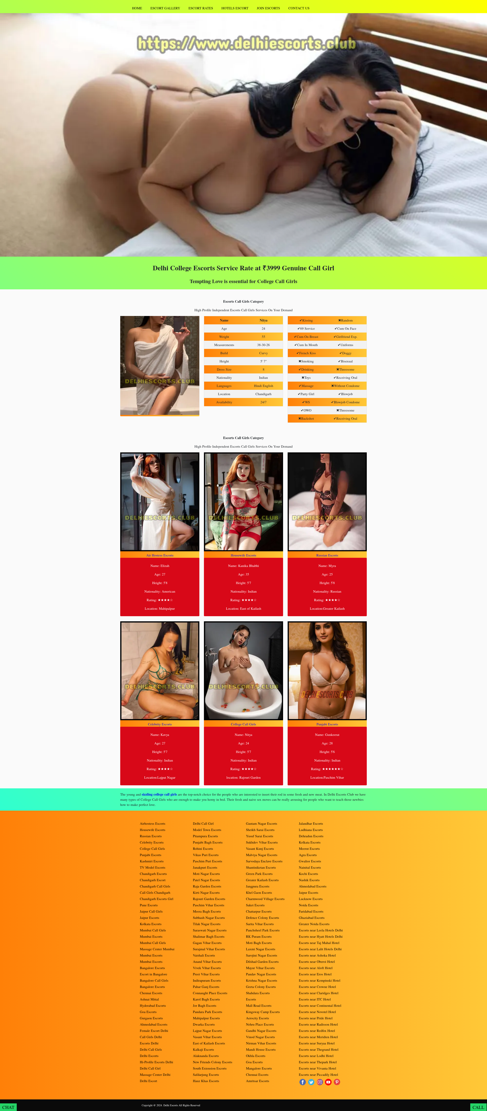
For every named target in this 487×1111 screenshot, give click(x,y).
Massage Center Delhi (155, 1074)
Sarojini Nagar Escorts (261, 955)
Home (137, 8)
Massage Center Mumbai (157, 949)
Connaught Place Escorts (210, 993)
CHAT (8, 1107)
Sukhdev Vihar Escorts (262, 842)
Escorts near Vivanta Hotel (317, 1068)
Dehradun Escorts (311, 836)
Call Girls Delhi (151, 1037)
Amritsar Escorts (257, 1080)
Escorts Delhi (149, 1043)
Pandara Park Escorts (207, 1011)
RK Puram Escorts (259, 936)
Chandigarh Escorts (153, 873)
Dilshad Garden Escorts (262, 961)
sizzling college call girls (159, 794)
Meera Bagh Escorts (207, 911)
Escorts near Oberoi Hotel (317, 961)
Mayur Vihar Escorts (260, 967)
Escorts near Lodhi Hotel (316, 1055)
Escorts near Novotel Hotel (317, 1011)
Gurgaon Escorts (151, 1018)
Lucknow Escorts (311, 898)
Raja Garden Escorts (207, 886)
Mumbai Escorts (151, 936)
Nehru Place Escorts (260, 1024)
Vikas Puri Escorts (206, 854)
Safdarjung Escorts (206, 1074)
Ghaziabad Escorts (312, 917)
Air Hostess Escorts (159, 555)
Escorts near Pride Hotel (316, 1018)
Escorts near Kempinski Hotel (319, 980)
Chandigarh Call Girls (155, 886)
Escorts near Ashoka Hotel (317, 955)
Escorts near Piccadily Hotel (318, 1074)
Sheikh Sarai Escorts (260, 829)
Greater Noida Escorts (314, 924)
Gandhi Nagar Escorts (261, 1030)
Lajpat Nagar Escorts (207, 1030)
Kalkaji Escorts (203, 1049)
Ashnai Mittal (149, 999)
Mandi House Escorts (261, 1049)
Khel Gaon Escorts (259, 892)
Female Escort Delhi (154, 1030)
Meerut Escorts (309, 848)
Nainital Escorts (310, 867)
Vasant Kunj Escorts (260, 848)
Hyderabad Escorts (153, 1005)
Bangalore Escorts (152, 967)
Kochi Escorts (308, 873)
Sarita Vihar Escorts (260, 924)
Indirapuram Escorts (207, 980)
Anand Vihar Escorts (207, 961)
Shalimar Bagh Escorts (208, 936)
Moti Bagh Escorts (259, 942)
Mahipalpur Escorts (206, 1018)
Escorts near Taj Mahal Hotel (319, 942)
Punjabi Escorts (327, 724)
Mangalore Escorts (259, 1068)
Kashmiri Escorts (152, 861)
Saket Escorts (255, 905)
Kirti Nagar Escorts (206, 892)
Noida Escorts (308, 905)
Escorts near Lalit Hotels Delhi (320, 949)
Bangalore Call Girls (154, 980)
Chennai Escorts (151, 993)
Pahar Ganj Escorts (206, 986)
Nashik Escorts (309, 880)
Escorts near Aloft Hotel (316, 967)
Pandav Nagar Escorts (261, 974)
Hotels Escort (234, 8)
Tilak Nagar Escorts (206, 924)
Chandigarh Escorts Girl (156, 898)
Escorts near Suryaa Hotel (317, 1043)
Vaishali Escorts (204, 955)
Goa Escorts (148, 1011)
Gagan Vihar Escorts (207, 942)
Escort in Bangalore (153, 974)
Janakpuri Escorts (205, 867)
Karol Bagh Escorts (206, 999)
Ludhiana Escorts (311, 829)
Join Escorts (268, 8)
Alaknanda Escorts (206, 1055)
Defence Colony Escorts (262, 917)
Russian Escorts (327, 555)
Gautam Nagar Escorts (261, 823)
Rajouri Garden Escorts (209, 898)
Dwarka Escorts (204, 1024)
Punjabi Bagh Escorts (208, 842)
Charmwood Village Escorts (265, 898)
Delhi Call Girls (151, 1049)
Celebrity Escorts (160, 724)
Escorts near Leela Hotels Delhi (321, 930)
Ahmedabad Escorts (153, 1024)
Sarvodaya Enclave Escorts (264, 861)
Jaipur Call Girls (151, 911)
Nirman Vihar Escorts (261, 1043)
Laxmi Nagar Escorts (260, 949)
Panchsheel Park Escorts (263, 930)
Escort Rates (201, 8)
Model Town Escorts (207, 829)
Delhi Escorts (149, 1055)
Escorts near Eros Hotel (315, 974)
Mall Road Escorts (258, 1005)
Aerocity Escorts (257, 1018)
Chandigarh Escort (153, 880)
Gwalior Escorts (310, 861)
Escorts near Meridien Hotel (318, 1037)
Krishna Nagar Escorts (261, 980)
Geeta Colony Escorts (261, 986)
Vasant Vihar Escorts (207, 1037)
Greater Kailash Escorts (262, 880)
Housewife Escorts (243, 555)
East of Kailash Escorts (209, 1043)
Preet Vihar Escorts (206, 974)
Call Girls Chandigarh (155, 892)
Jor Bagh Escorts (204, 1005)
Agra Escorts (308, 854)
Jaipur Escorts (149, 917)
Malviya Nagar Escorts (261, 854)
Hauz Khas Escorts (206, 1080)
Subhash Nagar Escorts (209, 917)
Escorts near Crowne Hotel (317, 986)
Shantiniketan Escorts (261, 867)
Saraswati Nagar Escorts (210, 930)
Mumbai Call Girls (153, 930)
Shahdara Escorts (258, 993)
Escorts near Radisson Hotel (318, 1024)
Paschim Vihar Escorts (208, 905)
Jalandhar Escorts (311, 823)
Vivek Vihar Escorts (207, 967)
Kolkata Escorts (151, 924)
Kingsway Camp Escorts (263, 1011)
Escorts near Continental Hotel (320, 1005)
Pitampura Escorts (205, 836)
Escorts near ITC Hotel (315, 999)
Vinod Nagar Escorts (260, 1037)
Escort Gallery (165, 8)
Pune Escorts (149, 905)
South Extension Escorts (210, 1068)
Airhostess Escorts (152, 823)
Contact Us (299, 8)
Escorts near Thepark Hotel (318, 1062)
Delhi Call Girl (150, 1068)
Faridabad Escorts (311, 911)
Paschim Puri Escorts (207, 861)
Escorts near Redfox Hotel (317, 1030)
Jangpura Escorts (257, 886)
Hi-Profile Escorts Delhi (156, 1062)
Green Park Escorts (259, 873)
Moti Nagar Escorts (206, 873)
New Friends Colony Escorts (212, 1062)
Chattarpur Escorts (259, 911)
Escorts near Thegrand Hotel (318, 1049)
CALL (478, 1107)
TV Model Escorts (152, 867)
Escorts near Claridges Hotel (318, 993)
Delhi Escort (148, 1080)
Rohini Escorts (203, 848)
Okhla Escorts (255, 1055)
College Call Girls (243, 724)
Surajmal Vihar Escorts (209, 949)
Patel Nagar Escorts (206, 880)
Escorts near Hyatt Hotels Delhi (321, 936)
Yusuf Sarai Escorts (259, 836)
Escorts (251, 999)
